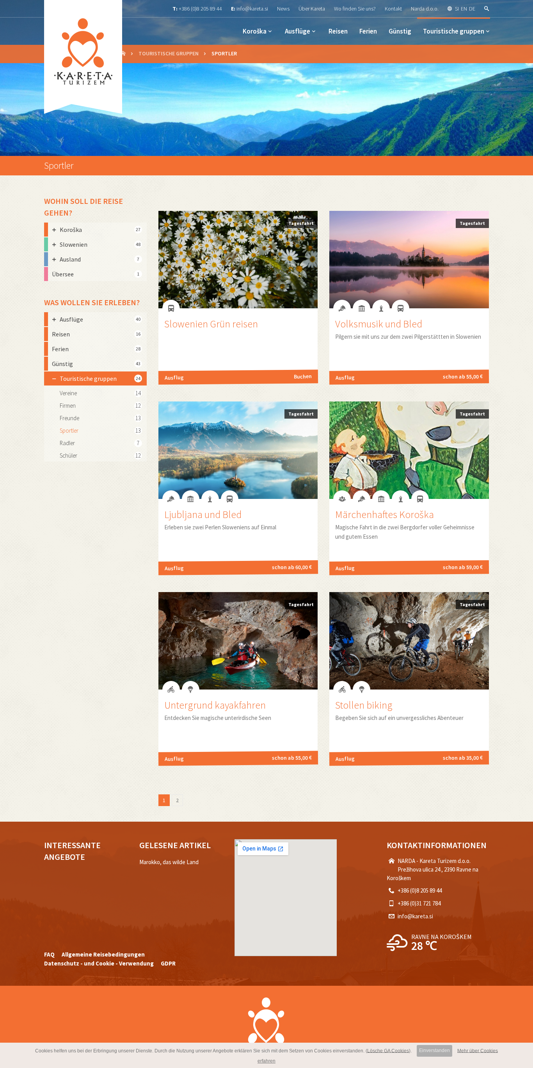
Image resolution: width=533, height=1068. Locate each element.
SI (457, 8)
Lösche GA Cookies (388, 1050)
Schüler (68, 455)
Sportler (69, 430)
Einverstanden (434, 1050)
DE (472, 8)
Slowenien (100, 244)
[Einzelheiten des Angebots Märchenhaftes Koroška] (409, 496)
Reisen (338, 31)
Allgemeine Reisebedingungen (103, 954)
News (283, 8)
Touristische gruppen (453, 31)
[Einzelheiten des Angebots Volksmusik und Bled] (409, 306)
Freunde (69, 418)
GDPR (168, 963)
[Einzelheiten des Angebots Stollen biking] (409, 687)
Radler (67, 443)
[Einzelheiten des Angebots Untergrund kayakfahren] (238, 687)
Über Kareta (311, 8)
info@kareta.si (252, 8)
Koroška (254, 31)
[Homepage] (123, 53)
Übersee (95, 274)
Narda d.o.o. (425, 8)
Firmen (68, 405)
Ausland (99, 259)
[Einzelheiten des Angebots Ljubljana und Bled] (238, 496)
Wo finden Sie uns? (355, 8)
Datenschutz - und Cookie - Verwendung (99, 963)
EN (464, 8)
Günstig (400, 31)
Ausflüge (297, 31)
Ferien (368, 31)
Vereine (68, 393)
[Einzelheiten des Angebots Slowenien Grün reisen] (238, 306)
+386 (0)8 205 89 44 (200, 8)
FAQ (49, 954)
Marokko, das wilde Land (169, 862)
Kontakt (393, 8)
